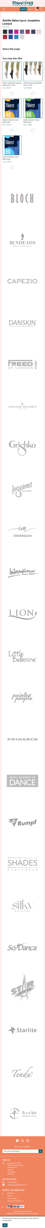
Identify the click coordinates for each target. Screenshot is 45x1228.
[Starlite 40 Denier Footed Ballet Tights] (12, 108)
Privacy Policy (12, 1198)
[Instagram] (28, 1140)
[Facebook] (17, 1140)
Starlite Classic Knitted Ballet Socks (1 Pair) (32, 85)
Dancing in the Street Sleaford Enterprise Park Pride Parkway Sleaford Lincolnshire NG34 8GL (15, 1168)
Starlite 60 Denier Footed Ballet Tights (31, 122)
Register (23, 9)
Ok (5, 1225)
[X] (23, 1140)
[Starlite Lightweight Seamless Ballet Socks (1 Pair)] (12, 71)
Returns (10, 1196)
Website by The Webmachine (16, 1213)
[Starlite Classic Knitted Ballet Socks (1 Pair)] (33, 71)
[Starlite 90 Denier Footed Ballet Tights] (12, 145)
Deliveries (10, 1193)
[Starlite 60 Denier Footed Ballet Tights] (33, 108)
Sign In (31, 9)
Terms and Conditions (14, 1201)
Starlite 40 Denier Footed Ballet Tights (10, 122)
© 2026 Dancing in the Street (22, 1211)
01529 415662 (12, 1182)
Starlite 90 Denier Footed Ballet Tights (10, 159)
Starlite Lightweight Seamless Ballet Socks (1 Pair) (12, 85)
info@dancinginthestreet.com (17, 1185)
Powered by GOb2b (32, 1213)
